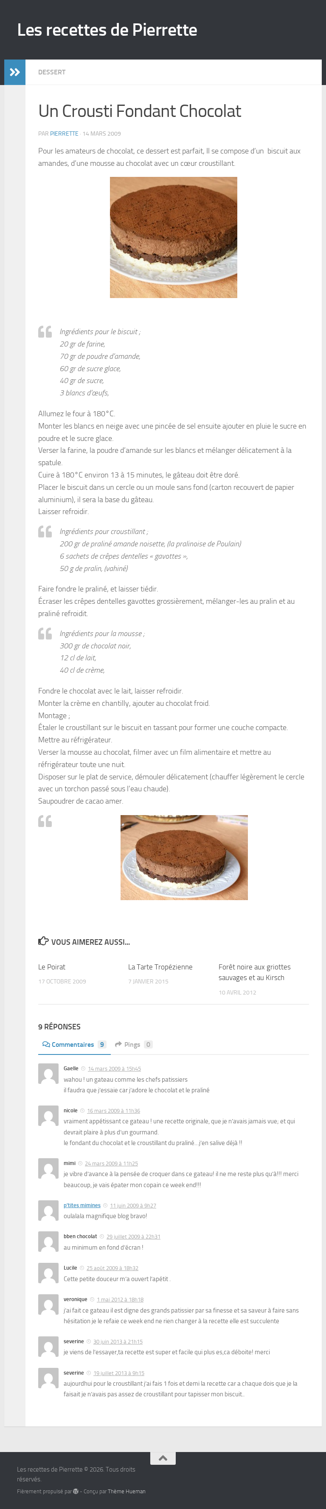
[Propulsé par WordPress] (76, 1491)
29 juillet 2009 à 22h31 (133, 1236)
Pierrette (64, 133)
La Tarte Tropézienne (160, 967)
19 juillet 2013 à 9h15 (118, 1373)
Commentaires (78, 1044)
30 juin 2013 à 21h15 (118, 1341)
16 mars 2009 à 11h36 (113, 1111)
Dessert (51, 72)
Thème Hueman (127, 1491)
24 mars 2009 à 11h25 (111, 1163)
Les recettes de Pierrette (107, 29)
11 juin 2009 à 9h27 (133, 1205)
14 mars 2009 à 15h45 (114, 1069)
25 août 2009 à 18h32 (112, 1268)
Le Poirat (51, 967)
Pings (137, 1044)
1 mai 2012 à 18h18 (120, 1299)
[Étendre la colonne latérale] (14, 72)
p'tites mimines (82, 1205)
